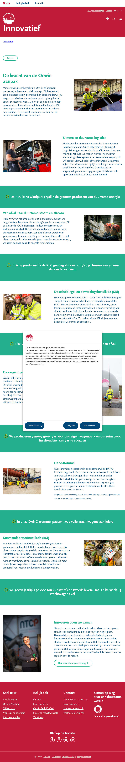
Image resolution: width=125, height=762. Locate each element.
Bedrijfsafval (22, 3)
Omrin (6, 3)
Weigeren (71, 426)
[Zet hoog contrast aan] (107, 18)
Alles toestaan (89, 426)
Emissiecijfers (40, 704)
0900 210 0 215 (71, 704)
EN (121, 11)
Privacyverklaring (37, 364)
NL (115, 11)
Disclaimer (56, 757)
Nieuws (37, 699)
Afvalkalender (10, 699)
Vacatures (38, 717)
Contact (109, 11)
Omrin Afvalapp (11, 704)
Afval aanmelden (11, 717)
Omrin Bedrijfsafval (43, 708)
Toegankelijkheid (84, 757)
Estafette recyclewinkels (45, 713)
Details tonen (33, 426)
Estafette (39, 3)
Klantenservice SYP (73, 708)
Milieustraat (9, 708)
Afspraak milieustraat (14, 713)
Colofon (47, 757)
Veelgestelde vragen (96, 11)
